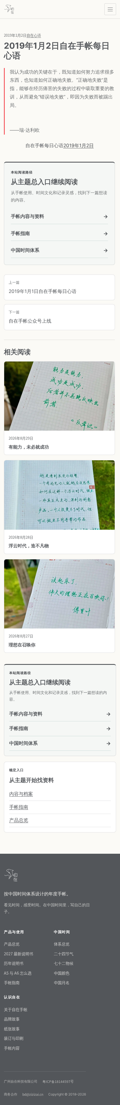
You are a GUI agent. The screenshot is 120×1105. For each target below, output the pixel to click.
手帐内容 (12, 1048)
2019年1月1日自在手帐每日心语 (42, 287)
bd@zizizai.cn (32, 1094)
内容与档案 (21, 794)
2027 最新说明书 (18, 953)
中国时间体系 (59, 250)
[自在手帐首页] (9, 9)
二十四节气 (63, 953)
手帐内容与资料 (59, 216)
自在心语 (34, 35)
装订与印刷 (13, 1038)
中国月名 (61, 982)
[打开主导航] (110, 9)
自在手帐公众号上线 (30, 317)
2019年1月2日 (78, 145)
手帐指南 (59, 233)
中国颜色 (61, 973)
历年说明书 (13, 963)
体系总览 (61, 944)
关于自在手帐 (15, 1009)
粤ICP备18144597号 (58, 1081)
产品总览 (18, 820)
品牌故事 (12, 1019)
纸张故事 (12, 1028)
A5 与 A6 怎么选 (18, 973)
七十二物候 (63, 963)
